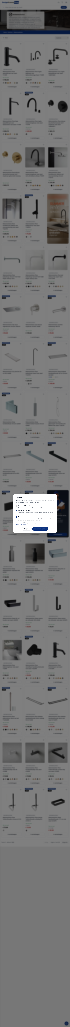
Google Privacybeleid (21, 524)
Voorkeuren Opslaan (40, 529)
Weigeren (26, 529)
